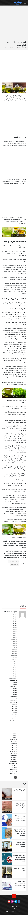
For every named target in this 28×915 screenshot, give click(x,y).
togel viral (14, 741)
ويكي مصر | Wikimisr (9, 906)
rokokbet (14, 615)
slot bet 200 (14, 639)
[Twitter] (15, 901)
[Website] (15, 777)
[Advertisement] (14, 23)
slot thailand (13, 770)
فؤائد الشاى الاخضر (15, 564)
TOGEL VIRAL (13, 763)
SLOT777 (14, 766)
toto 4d (15, 647)
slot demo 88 (13, 702)
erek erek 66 (13, 772)
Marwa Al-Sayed (20, 47)
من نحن (21, 906)
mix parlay (14, 656)
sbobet (15, 717)
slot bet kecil (13, 696)
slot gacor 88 (13, 739)
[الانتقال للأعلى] (14, 896)
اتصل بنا (16, 906)
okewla (15, 682)
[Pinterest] (9, 901)
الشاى (17, 561)
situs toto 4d (13, 662)
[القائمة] (25, 3)
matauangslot (13, 678)
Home (25, 40)
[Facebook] (19, 901)
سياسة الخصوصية (14, 908)
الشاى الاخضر (11, 561)
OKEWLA (14, 727)
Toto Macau (13, 721)
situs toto (14, 706)
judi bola (14, 658)
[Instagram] (12, 901)
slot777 (15, 713)
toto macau (14, 723)
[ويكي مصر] (18, 3)
